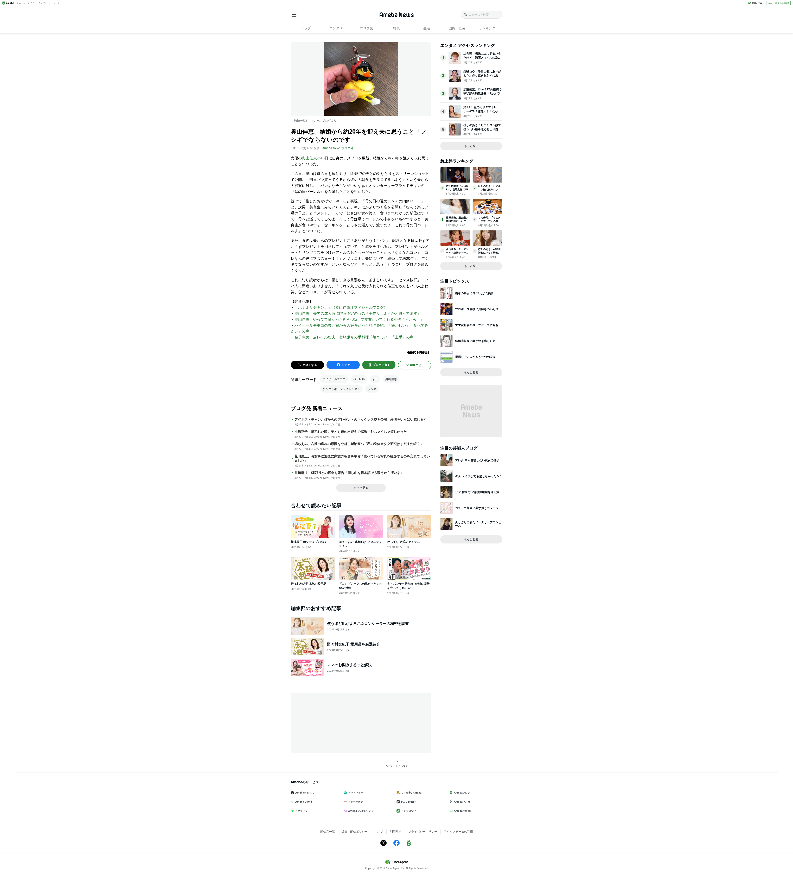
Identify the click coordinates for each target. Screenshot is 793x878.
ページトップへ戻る (396, 765)
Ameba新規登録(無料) (778, 3)
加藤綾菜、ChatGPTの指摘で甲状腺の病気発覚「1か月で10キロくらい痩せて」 (482, 93)
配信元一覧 (327, 831)
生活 (426, 28)
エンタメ (336, 28)
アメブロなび (408, 811)
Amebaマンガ (462, 801)
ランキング (487, 28)
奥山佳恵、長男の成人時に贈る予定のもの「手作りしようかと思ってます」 (357, 313)
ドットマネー (355, 792)
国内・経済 (457, 28)
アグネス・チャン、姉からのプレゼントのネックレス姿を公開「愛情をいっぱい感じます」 (362, 419)
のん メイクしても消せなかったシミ (478, 476)
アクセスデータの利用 (458, 831)
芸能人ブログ (758, 3)
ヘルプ (378, 831)
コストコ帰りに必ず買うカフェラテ (478, 508)
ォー (375, 379)
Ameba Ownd (303, 801)
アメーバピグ (355, 801)
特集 (396, 28)
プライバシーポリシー (422, 831)
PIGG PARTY (408, 801)
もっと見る (361, 488)
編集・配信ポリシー (355, 831)
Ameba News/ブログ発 (337, 148)
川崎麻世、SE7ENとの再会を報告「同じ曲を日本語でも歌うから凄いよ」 (349, 473)
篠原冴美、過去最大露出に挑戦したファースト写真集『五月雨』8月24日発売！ (457, 223)
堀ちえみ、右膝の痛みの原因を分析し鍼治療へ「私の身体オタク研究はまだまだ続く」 (358, 444)
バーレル (359, 379)
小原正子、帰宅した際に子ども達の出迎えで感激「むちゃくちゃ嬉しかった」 (352, 432)
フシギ (372, 389)
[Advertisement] (328, 722)
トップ (306, 28)
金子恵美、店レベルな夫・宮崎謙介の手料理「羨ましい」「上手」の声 (353, 337)
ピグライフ (301, 811)
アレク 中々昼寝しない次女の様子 (477, 460)
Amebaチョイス (304, 792)
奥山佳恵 (309, 157)
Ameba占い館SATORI (360, 811)
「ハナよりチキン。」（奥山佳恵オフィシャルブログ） (340, 307)
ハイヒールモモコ (334, 379)
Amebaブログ (462, 792)
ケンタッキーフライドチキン (341, 389)
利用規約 (395, 831)
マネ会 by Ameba (411, 792)
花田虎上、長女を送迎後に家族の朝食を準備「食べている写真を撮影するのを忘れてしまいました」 (362, 458)
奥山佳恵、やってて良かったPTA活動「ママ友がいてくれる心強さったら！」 (359, 319)
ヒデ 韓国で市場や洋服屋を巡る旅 (477, 492)
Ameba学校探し (463, 811)
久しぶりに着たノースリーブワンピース (478, 523)
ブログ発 (366, 28)
